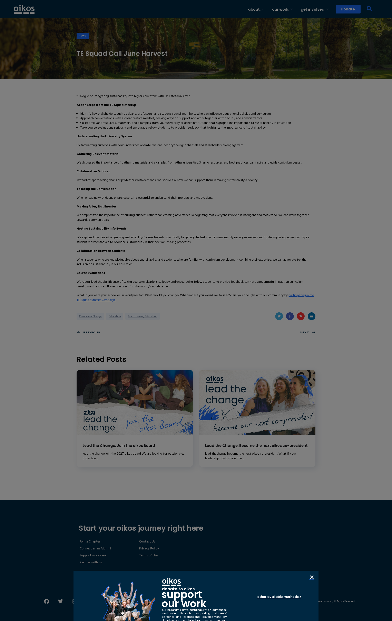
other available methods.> (279, 596)
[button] (311, 577)
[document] (196, 310)
